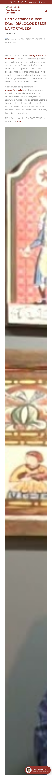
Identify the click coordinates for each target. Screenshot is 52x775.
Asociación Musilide (14, 90)
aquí (19, 121)
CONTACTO (32, 2)
